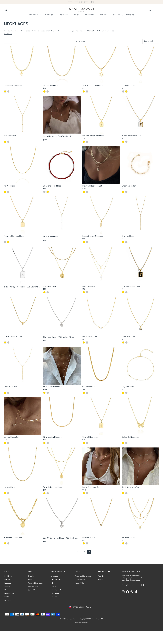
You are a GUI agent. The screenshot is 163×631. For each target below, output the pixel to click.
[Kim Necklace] (140, 215)
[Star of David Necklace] (101, 64)
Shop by (117, 15)
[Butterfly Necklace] (140, 416)
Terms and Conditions (83, 576)
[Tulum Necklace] (62, 215)
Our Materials (56, 590)
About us (54, 576)
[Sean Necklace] (101, 366)
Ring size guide (56, 579)
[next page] (89, 551)
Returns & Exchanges (35, 583)
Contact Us (32, 590)
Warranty (54, 586)
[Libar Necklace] (140, 315)
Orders (100, 579)
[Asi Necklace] (22, 165)
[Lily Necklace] (140, 366)
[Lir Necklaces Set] (22, 416)
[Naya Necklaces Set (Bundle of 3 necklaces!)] (62, 115)
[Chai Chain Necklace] (22, 64)
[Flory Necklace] (62, 265)
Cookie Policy (80, 579)
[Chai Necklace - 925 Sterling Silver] (62, 315)
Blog (53, 583)
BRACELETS (90, 15)
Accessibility (79, 583)
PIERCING (130, 15)
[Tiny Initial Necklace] (22, 315)
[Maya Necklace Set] (101, 466)
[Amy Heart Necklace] (22, 516)
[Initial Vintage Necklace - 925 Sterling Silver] (22, 265)
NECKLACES (64, 15)
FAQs (30, 579)
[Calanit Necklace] (101, 416)
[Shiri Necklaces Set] (140, 466)
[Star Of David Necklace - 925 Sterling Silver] (62, 516)
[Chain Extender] (140, 165)
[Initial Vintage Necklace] (101, 115)
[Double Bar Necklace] (62, 466)
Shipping (31, 576)
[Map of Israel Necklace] (101, 215)
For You (7, 597)
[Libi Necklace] (101, 516)
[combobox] (151, 41)
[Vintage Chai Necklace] (22, 215)
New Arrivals (35, 15)
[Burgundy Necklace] (62, 165)
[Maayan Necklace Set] (101, 165)
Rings (77, 15)
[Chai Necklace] (140, 64)
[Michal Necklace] (101, 315)
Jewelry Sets (9, 593)
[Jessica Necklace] (62, 64)
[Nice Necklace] (140, 516)
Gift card (7, 600)
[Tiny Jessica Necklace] (62, 416)
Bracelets (7, 583)
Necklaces (8, 576)
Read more (8, 34)
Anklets (7, 586)
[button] (10, 41)
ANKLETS (104, 15)
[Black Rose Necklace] (140, 265)
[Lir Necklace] (22, 466)
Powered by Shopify (81, 622)
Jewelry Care (33, 586)
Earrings (49, 15)
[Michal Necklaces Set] (62, 366)
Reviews (54, 597)
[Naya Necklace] (22, 366)
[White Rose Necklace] (140, 115)
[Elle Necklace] (22, 115)
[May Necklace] (101, 265)
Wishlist (101, 576)
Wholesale (55, 593)
